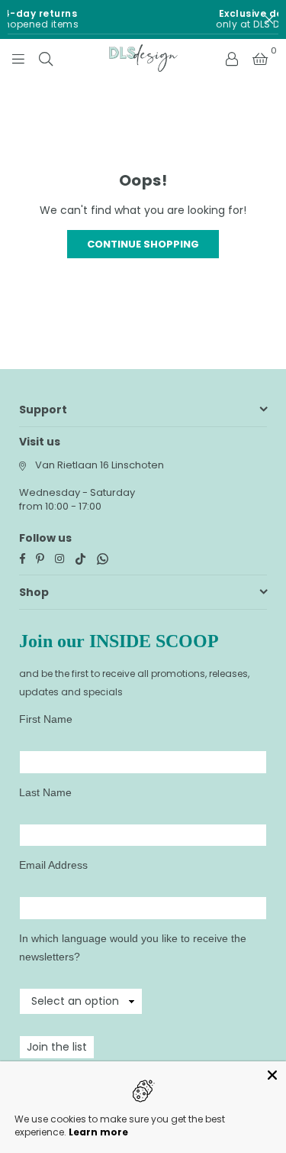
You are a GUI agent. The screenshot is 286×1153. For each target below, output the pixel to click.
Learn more (98, 1131)
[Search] (45, 58)
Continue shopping (143, 244)
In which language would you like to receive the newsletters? (132, 947)
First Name (45, 719)
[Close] (272, 1075)
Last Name (45, 792)
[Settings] (232, 58)
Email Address (53, 865)
